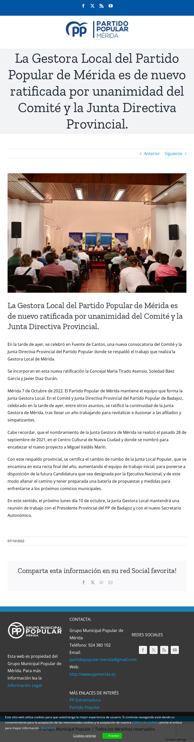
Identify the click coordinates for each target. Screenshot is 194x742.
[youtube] (175, 650)
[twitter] (154, 650)
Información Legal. (25, 685)
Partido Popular (84, 707)
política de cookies (145, 722)
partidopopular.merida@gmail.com (103, 659)
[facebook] (143, 650)
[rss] (164, 650)
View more (48, 728)
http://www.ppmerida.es (92, 674)
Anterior (152, 153)
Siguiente (173, 153)
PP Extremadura (85, 700)
